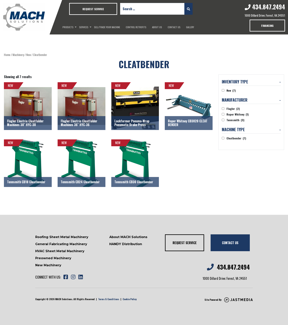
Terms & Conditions (108, 299)
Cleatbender (236, 138)
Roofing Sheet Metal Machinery (61, 237)
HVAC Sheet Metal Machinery (59, 251)
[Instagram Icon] (73, 277)
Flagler (233, 109)
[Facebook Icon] (65, 277)
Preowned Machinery (53, 258)
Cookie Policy (130, 299)
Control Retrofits (136, 27)
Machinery (18, 54)
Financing (267, 25)
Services (83, 27)
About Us (157, 27)
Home (7, 54)
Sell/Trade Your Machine (107, 27)
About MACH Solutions (128, 237)
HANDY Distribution (125, 244)
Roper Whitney (237, 114)
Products (67, 27)
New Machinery (48, 265)
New (28, 54)
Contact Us (174, 27)
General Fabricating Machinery (61, 244)
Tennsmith (235, 120)
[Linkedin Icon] (80, 277)
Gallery (190, 27)
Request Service (93, 9)
